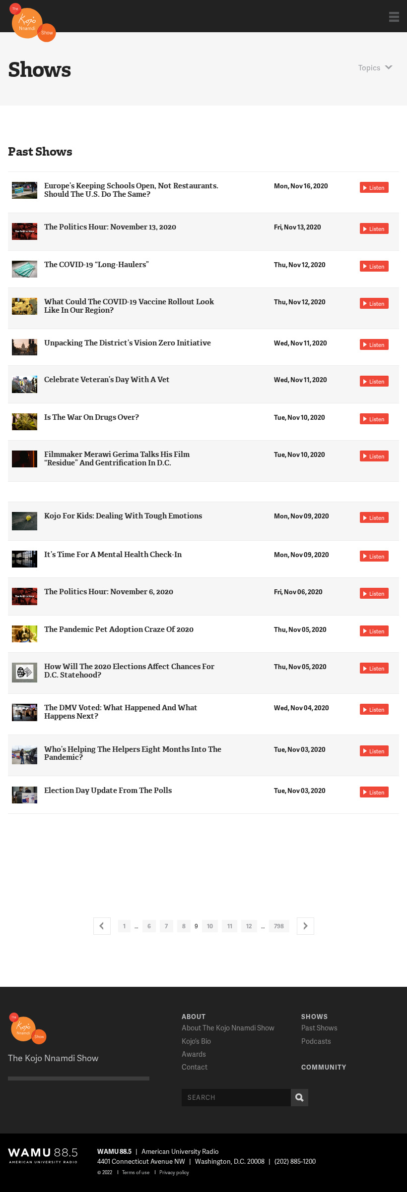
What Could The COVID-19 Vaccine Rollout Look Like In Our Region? (129, 306)
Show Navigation (394, 16)
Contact (194, 1067)
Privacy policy (174, 1172)
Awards (194, 1054)
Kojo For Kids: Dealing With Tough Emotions (123, 516)
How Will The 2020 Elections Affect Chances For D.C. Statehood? (129, 671)
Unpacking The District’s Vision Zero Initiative (127, 343)
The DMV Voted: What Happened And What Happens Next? (121, 712)
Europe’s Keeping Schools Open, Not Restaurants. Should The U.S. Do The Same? (131, 190)
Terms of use (135, 1172)
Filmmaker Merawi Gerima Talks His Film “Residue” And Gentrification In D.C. (117, 459)
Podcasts (316, 1041)
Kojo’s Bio (196, 1041)
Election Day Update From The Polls (108, 790)
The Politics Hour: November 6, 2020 (108, 592)
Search (299, 1097)
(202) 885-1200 (295, 1161)
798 (279, 926)
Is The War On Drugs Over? (91, 417)
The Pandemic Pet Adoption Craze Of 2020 (119, 629)
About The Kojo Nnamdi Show (228, 1027)
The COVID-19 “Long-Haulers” (96, 265)
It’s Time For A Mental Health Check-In (113, 555)
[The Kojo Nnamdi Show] (33, 21)
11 (229, 926)
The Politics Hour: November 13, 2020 (110, 227)
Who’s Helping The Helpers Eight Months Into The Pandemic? (132, 753)
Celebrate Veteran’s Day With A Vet (107, 380)
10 (210, 926)
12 (249, 926)
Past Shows (319, 1027)
